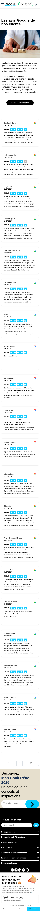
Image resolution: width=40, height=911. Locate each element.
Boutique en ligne (8, 832)
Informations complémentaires (13, 858)
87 (31, 763)
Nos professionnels (9, 863)
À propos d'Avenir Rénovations (14, 853)
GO (36, 825)
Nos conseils (6, 847)
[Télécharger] (32, 804)
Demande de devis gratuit (20, 102)
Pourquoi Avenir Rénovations (13, 837)
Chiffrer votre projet (9, 842)
